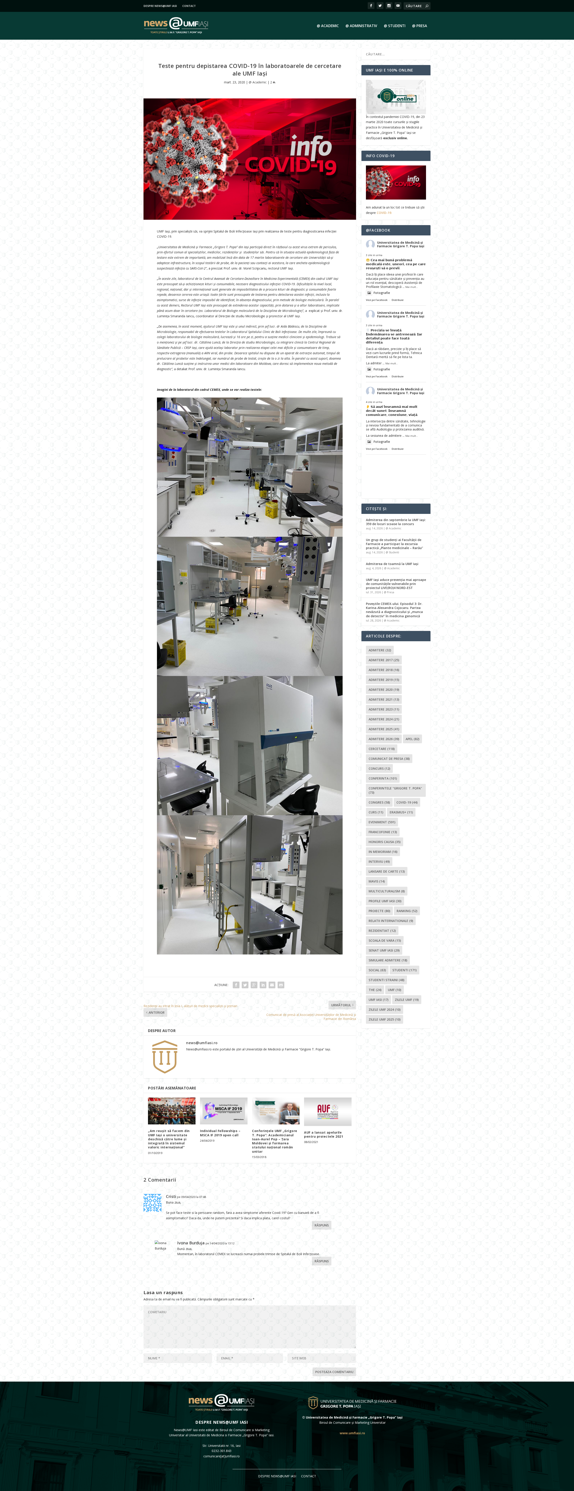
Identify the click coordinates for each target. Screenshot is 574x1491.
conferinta (383, 778)
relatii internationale (391, 921)
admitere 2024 (384, 719)
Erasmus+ (401, 812)
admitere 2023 (384, 709)
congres (379, 802)
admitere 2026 (384, 739)
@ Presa (419, 26)
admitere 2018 (384, 670)
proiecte (379, 911)
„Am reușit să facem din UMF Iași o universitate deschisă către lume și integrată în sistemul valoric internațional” (169, 1139)
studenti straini (386, 980)
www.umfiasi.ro (352, 1433)
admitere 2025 (384, 729)
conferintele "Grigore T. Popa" (395, 790)
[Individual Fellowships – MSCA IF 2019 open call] (224, 1111)
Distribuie (398, 300)
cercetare (382, 749)
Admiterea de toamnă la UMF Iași (392, 564)
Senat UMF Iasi (384, 950)
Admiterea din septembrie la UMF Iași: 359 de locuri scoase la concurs (396, 522)
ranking (407, 911)
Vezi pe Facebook (376, 300)
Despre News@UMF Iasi (160, 6)
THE (375, 990)
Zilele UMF (407, 1000)
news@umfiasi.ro (202, 1042)
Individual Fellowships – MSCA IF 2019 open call (220, 1133)
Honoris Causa (384, 842)
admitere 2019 (384, 680)
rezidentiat (382, 930)
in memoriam (383, 852)
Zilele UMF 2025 (384, 1019)
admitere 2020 (384, 689)
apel (412, 739)
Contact (189, 6)
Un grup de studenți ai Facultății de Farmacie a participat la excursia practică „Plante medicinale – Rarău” (394, 544)
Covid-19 (406, 802)
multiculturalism (387, 891)
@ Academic (328, 26)
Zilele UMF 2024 (384, 1009)
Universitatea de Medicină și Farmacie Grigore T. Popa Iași (400, 244)
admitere (380, 650)
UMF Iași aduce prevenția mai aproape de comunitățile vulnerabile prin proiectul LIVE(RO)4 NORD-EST (396, 584)
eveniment (382, 822)
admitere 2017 (384, 660)
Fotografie (382, 293)
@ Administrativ (361, 26)
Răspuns (322, 1225)
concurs (379, 768)
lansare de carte (387, 871)
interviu (379, 861)
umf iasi (378, 1000)
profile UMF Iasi (385, 901)
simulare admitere (388, 960)
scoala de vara (385, 940)
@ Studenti (394, 26)
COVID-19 (384, 213)
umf (394, 990)
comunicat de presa (389, 758)
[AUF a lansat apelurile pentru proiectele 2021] (328, 1112)
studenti (404, 970)
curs (376, 812)
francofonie (383, 832)
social (377, 970)
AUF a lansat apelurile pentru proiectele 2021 (323, 1134)
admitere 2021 (384, 699)
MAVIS (377, 881)
